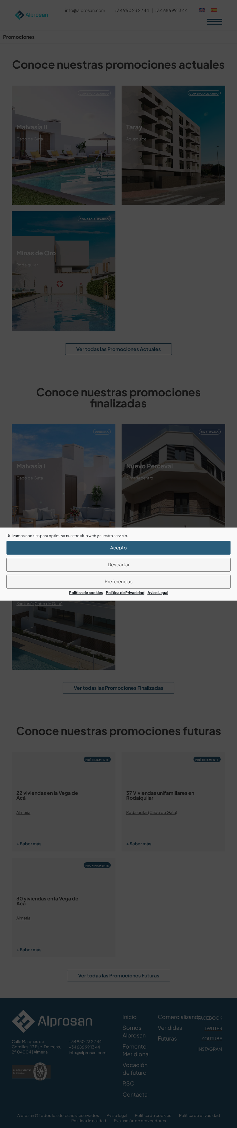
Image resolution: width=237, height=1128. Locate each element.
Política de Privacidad (125, 592)
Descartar (119, 564)
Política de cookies (86, 592)
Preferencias (119, 581)
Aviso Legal (158, 592)
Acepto (118, 547)
